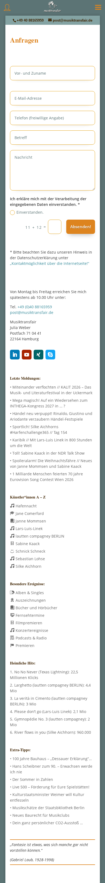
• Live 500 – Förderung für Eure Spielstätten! (49, 786)
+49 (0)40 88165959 (35, 306)
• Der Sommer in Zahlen (31, 779)
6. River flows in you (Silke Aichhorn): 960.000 (50, 732)
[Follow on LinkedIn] (15, 354)
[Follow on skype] (50, 354)
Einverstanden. (30, 212)
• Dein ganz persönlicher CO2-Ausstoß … (46, 822)
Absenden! (80, 226)
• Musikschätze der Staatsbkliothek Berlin (47, 807)
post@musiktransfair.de (31, 312)
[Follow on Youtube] (27, 354)
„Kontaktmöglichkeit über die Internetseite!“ (49, 263)
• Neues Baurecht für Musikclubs (39, 815)
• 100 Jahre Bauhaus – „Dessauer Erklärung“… (51, 758)
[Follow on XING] (38, 354)
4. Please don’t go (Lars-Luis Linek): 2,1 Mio (48, 711)
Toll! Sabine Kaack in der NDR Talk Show (48, 453)
